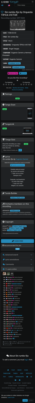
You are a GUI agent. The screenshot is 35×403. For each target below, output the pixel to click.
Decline (31, 400)
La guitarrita (15, 336)
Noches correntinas (16, 279)
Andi (9, 305)
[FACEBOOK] (27, 376)
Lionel (9, 288)
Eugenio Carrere (12, 59)
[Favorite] (2, 12)
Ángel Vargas (11, 49)
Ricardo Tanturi (16, 383)
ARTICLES (29, 373)
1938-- (9, 33)
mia (9, 328)
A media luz (17, 300)
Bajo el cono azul (18, 319)
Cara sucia (17, 298)
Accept (25, 400)
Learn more (11, 397)
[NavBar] (33, 1)
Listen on (13, 73)
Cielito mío (17, 323)
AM (12, 273)
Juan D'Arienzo (21, 388)
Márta (9, 326)
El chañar (15, 305)
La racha (20, 321)
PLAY (13, 370)
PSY (4, 377)
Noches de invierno (18, 88)
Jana (8, 292)
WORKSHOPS (20, 377)
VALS (7, 41)
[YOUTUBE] (15, 380)
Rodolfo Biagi (7, 383)
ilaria (9, 315)
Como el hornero (18, 277)
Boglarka (10, 323)
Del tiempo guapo (17, 292)
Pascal (10, 300)
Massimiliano (11, 321)
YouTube (23, 73)
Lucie (9, 313)
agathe (9, 294)
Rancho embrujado (19, 281)
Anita (26, 88)
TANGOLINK (6, 373)
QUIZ (21, 373)
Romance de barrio (18, 285)
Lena (9, 302)
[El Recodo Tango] (8, 370)
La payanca (16, 302)
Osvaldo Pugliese (26, 383)
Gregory (9, 277)
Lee (8, 290)
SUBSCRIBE (18, 241)
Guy (9, 336)
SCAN (26, 370)
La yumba (15, 332)
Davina (10, 338)
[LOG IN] (2, 5)
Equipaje (15, 296)
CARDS (10, 377)
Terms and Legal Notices (17, 390)
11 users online (11, 269)
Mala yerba (18, 334)
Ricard (9, 296)
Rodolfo (9, 281)
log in (27, 360)
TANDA (15, 373)
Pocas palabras (18, 326)
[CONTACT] (20, 380)
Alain (9, 330)
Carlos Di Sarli (29, 388)
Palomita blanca (19, 317)
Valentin (10, 317)
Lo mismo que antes (17, 328)
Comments (9, 264)
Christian (10, 334)
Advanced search (11, 255)
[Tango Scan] (13, 294)
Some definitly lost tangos (8, 388)
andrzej (10, 319)
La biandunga (17, 294)
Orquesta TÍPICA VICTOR (17, 45)
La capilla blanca (17, 288)
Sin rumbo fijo (10, 37)
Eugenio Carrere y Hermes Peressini (16, 54)
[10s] (17, 80)
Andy (9, 307)
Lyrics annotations (12, 260)
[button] (9, 5)
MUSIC (20, 370)
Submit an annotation (18, 165)
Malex (9, 283)
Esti (8, 279)
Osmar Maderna (22, 385)
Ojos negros (14, 290)
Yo (14, 313)
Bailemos (15, 309)
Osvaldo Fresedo (12, 385)
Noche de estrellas (17, 90)
